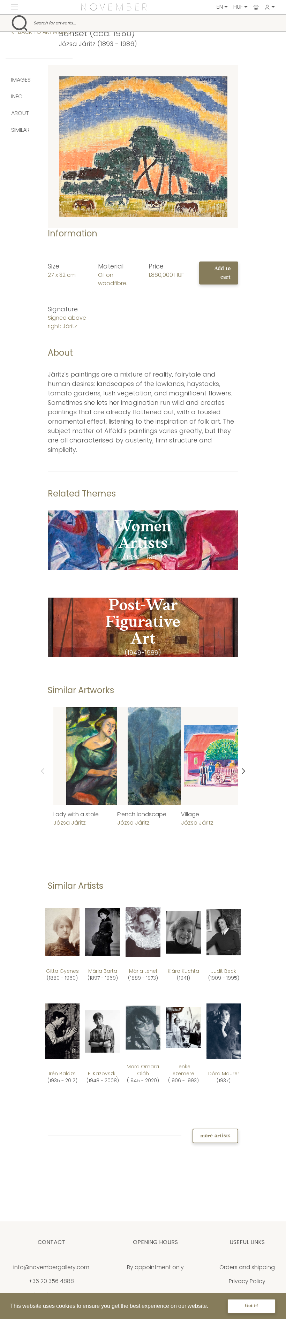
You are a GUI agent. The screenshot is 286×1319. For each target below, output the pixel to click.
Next (243, 771)
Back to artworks (44, 32)
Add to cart (222, 273)
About (20, 113)
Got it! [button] (251, 1306)
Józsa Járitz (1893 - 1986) (98, 43)
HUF (238, 7)
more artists (215, 1136)
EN (220, 7)
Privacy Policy (247, 1281)
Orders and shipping (247, 1267)
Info (17, 96)
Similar (20, 130)
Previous (42, 771)
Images (21, 80)
